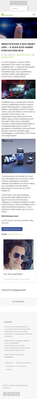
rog (21, 234)
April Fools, (15, 234)
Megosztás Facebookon (12, 229)
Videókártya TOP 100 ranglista (15, 366)
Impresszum (9, 363)
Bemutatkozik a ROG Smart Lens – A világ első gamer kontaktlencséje (18, 47)
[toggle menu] (34, 14)
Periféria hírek (7, 57)
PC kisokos (9, 369)
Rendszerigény (14, 385)
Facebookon (8, 357)
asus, (9, 234)
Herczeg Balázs (25, 55)
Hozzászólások (18, 301)
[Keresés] (28, 8)
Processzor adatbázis (23, 363)
